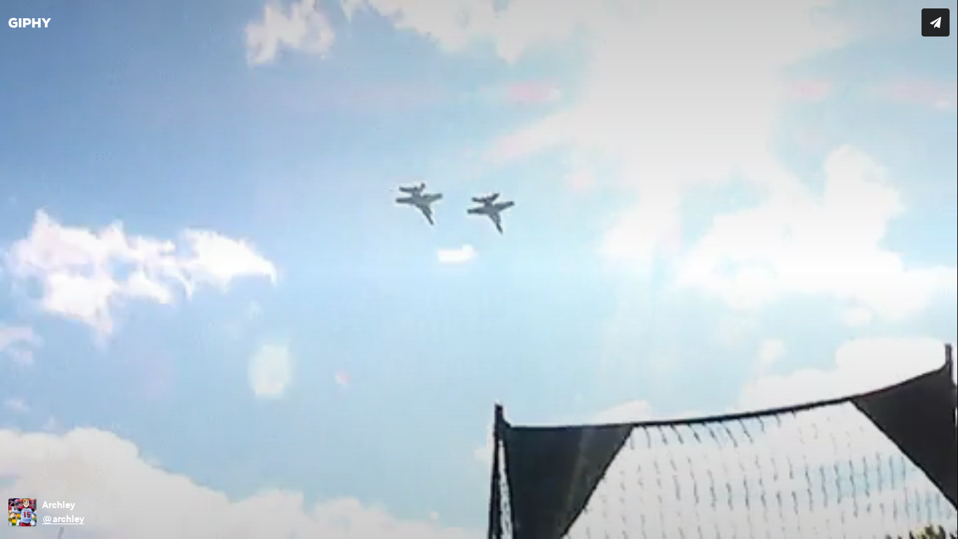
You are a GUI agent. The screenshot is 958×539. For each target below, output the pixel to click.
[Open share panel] (936, 22)
